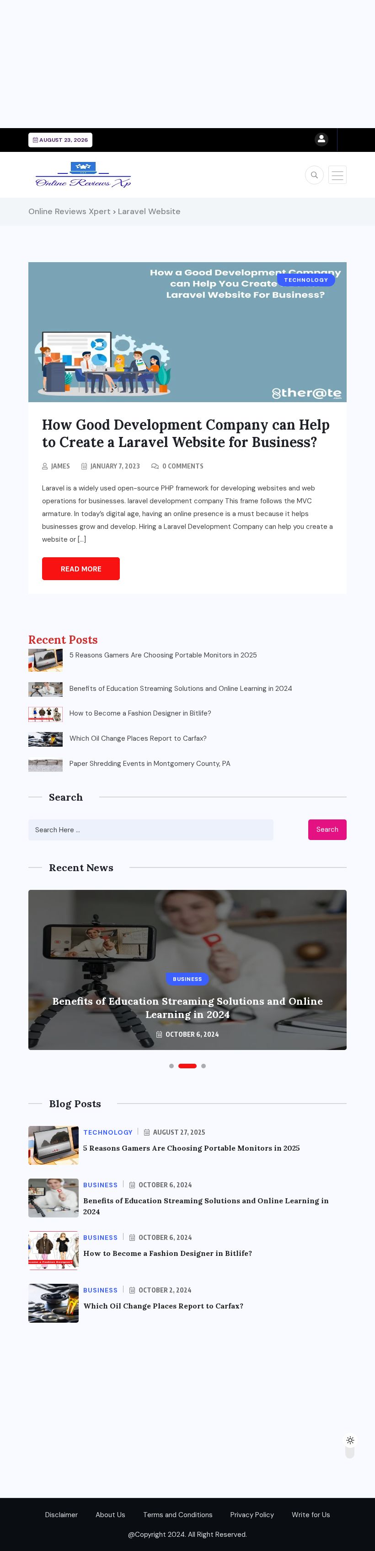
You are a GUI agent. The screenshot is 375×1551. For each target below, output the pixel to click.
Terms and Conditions (178, 1514)
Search (327, 829)
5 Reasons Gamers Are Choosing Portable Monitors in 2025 (163, 655)
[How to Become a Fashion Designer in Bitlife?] (45, 714)
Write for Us (311, 1514)
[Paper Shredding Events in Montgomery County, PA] (45, 764)
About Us (110, 1514)
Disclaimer (61, 1514)
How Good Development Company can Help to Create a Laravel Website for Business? (186, 433)
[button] (171, 1066)
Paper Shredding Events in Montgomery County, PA (150, 763)
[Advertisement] (187, 64)
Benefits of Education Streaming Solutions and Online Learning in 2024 (181, 688)
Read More (81, 569)
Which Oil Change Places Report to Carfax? (138, 738)
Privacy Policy (252, 1514)
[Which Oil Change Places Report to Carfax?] (45, 739)
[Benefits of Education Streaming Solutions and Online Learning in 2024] (45, 689)
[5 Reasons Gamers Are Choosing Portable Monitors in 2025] (45, 660)
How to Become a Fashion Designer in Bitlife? (140, 713)
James (60, 466)
